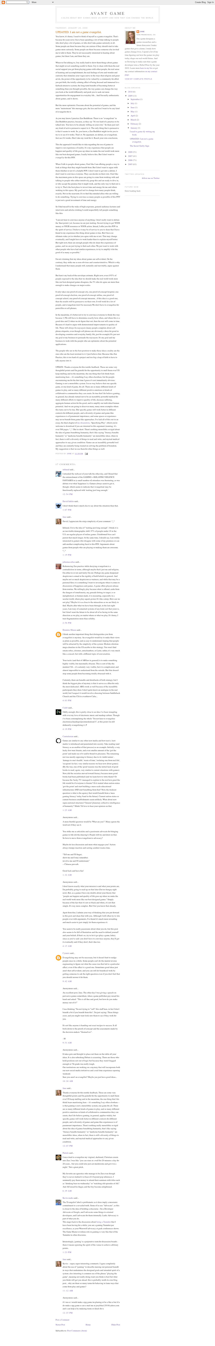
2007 (130, 156)
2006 (130, 160)
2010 (130, 91)
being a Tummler (103, 1221)
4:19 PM (67, 729)
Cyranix (66, 953)
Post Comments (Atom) (77, 1330)
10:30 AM (68, 1081)
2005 (130, 164)
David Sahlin (68, 501)
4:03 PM (67, 700)
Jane (64, 516)
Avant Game (107, 13)
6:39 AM (67, 1190)
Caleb (65, 707)
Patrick (66, 1152)
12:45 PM (68, 1145)
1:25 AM (67, 810)
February (135, 123)
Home (88, 1324)
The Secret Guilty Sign (139, 145)
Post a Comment (62, 1319)
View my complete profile (138, 79)
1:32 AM (67, 874)
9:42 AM (67, 981)
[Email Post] (86, 453)
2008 (130, 152)
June (133, 107)
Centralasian (68, 736)
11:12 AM (68, 1290)
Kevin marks (68, 1197)
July (133, 103)
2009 (130, 95)
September (135, 99)
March (134, 119)
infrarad (66, 469)
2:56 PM (67, 622)
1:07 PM (67, 509)
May (133, 111)
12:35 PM (68, 1312)
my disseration (83, 422)
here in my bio (146, 68)
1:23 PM (67, 1252)
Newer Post (60, 1324)
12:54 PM (68, 494)
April (133, 115)
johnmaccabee (69, 561)
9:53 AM (67, 1042)
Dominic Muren (69, 629)
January (134, 127)
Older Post (115, 1324)
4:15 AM (67, 946)
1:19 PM (67, 554)
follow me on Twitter (150, 178)
